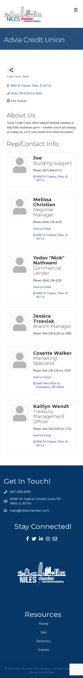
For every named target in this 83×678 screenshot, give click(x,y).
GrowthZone (46, 672)
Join (43, 632)
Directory (43, 641)
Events (43, 650)
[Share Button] (11, 69)
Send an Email (42, 228)
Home (43, 624)
